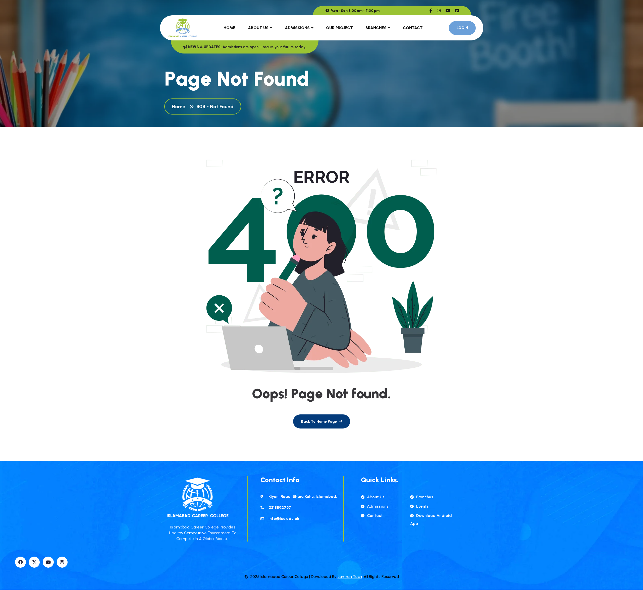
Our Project (339, 27)
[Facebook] (20, 562)
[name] (431, 11)
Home (229, 27)
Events (422, 506)
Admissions (297, 27)
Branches (376, 27)
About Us (258, 27)
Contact (413, 27)
